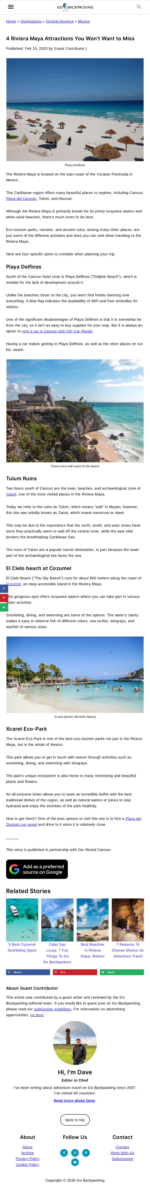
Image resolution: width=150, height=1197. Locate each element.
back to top (75, 1120)
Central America (60, 21)
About (27, 1147)
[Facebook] (64, 1153)
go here (37, 1015)
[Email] (75, 1162)
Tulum (11, 494)
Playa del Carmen (21, 199)
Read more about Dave (74, 1100)
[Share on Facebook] (4, 588)
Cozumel (13, 584)
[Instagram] (75, 1153)
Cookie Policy (27, 1165)
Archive (27, 1153)
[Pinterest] (86, 1153)
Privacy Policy (28, 1159)
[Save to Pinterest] (4, 598)
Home (11, 21)
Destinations (31, 21)
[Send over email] (4, 607)
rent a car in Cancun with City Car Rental (57, 331)
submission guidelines (52, 1009)
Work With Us (122, 1153)
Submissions (122, 1159)
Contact (122, 1147)
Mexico (84, 21)
